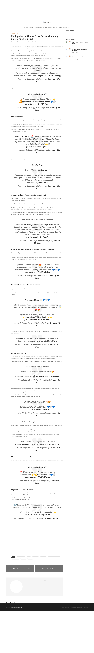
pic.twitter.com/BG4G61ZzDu (37, 272)
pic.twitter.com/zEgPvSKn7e (37, 409)
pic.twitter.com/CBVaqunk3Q (37, 515)
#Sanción (30, 558)
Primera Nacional (47, 27)
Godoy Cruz (14, 33)
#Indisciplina (43, 557)
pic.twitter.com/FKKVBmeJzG (37, 237)
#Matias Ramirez (15, 558)
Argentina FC (75, 45)
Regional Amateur (51, 567)
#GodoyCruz (38, 139)
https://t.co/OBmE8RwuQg (49, 75)
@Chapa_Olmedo (31, 224)
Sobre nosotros (65, 607)
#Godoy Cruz (35, 557)
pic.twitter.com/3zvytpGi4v (37, 146)
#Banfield (37, 141)
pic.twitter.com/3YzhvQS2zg (47, 444)
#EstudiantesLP (38, 229)
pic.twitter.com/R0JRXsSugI (37, 104)
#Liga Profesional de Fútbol (54, 557)
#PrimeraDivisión (35, 94)
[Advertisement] (47, 9)
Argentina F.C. (16, 41)
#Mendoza (23, 558)
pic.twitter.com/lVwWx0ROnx (37, 477)
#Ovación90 (44, 170)
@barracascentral (29, 101)
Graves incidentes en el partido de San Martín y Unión (31, 51)
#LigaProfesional (22, 444)
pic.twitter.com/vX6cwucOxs (48, 376)
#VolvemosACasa (32, 300)
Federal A (55, 27)
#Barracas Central (20, 557)
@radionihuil (42, 182)
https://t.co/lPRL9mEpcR (36, 317)
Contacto (86, 607)
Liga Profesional (38, 27)
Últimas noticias (28, 27)
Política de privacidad (76, 607)
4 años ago (20, 41)
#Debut (28, 557)
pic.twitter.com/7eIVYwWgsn (44, 341)
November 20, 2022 (52, 518)
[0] (68, 43)
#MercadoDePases (21, 136)
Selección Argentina (64, 27)
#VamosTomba (43, 101)
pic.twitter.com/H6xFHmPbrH (37, 319)
